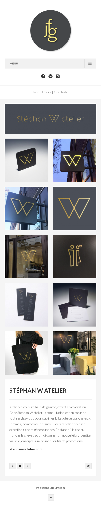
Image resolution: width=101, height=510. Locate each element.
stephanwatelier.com (25, 449)
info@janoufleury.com (50, 487)
